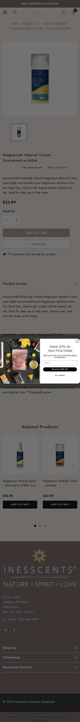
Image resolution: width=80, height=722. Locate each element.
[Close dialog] (77, 341)
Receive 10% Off (60, 369)
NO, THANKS (60, 375)
